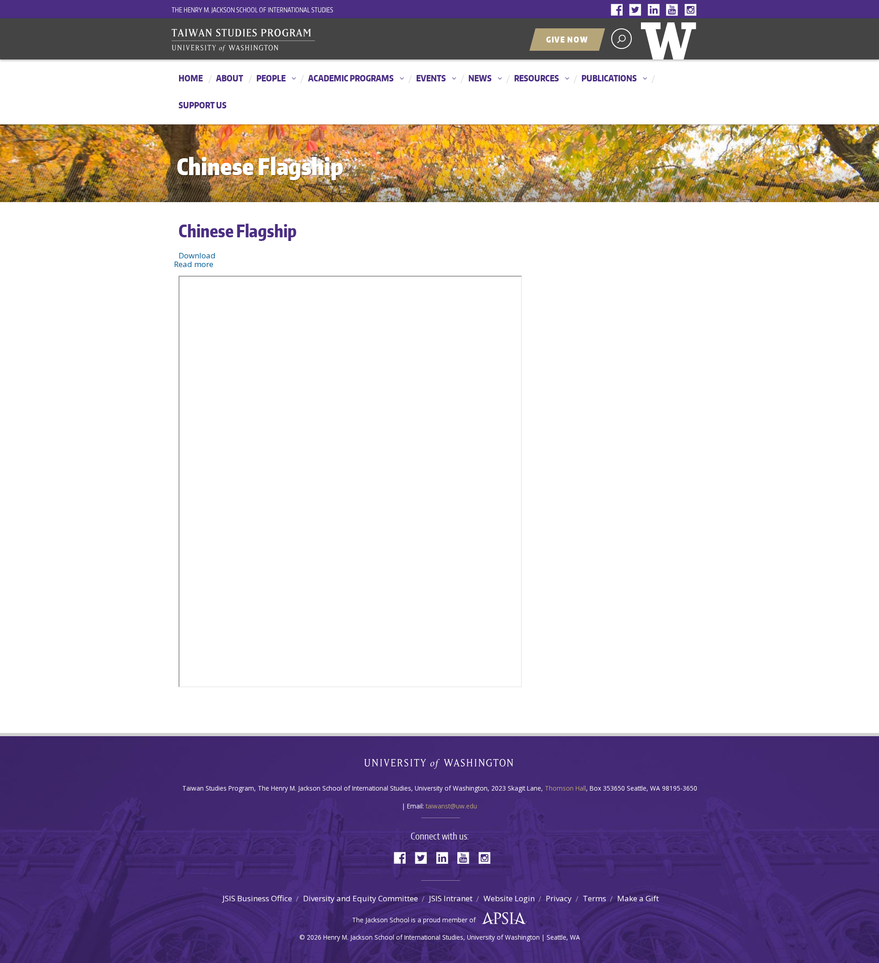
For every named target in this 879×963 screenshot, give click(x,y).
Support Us (203, 105)
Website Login (509, 898)
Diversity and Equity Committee (360, 898)
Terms (594, 898)
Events (431, 78)
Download (197, 255)
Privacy (559, 898)
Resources (536, 78)
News (480, 78)
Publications (609, 78)
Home (191, 78)
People (271, 78)
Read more (193, 264)
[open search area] (621, 38)
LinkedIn (655, 10)
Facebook (619, 10)
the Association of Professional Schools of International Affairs (501, 918)
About (229, 78)
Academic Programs (351, 78)
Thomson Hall (565, 788)
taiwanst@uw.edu (451, 806)
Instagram (692, 10)
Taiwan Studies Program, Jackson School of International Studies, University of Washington (286, 40)
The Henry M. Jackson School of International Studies (252, 10)
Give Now (567, 39)
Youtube (674, 10)
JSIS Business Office (257, 898)
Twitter (637, 10)
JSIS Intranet (450, 898)
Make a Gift (638, 898)
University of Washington (670, 38)
